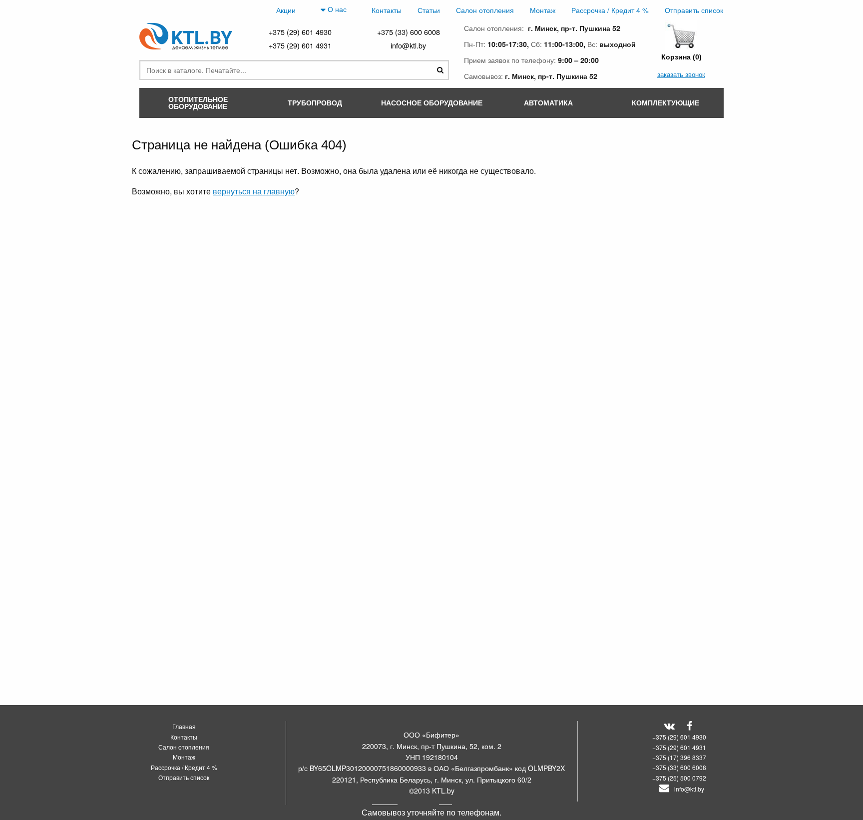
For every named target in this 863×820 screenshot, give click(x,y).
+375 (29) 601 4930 (300, 31)
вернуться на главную (254, 191)
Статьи (429, 9)
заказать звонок (681, 74)
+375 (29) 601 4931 (300, 45)
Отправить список (694, 9)
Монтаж (542, 9)
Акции (286, 9)
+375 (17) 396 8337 (679, 757)
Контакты (387, 9)
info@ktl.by (408, 45)
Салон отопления (485, 9)
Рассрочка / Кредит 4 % (610, 9)
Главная (184, 726)
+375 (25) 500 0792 (679, 778)
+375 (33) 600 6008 (408, 31)
